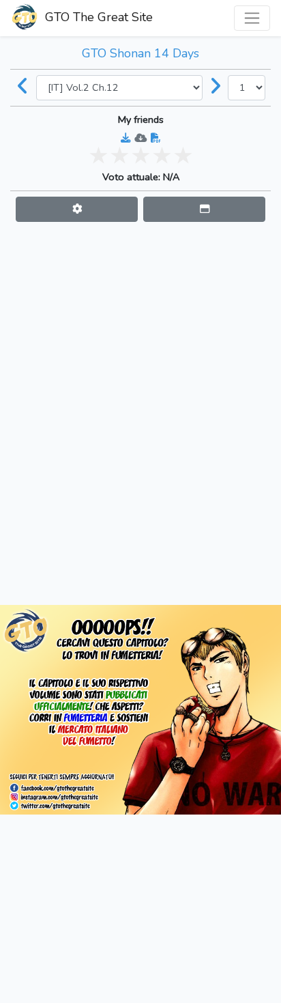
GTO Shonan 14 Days (140, 53)
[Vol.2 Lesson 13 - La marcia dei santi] (215, 87)
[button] (77, 209)
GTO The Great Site (97, 17)
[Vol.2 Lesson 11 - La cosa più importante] (23, 87)
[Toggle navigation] (252, 18)
